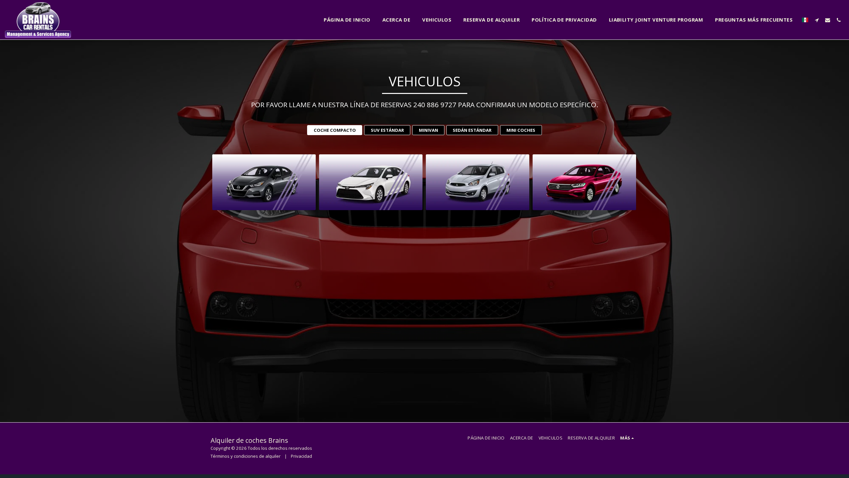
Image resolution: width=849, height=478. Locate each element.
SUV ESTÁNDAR (387, 130)
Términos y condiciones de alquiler (246, 456)
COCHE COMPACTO (335, 130)
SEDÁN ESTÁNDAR (472, 130)
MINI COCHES (520, 130)
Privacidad (301, 456)
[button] (817, 20)
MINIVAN (428, 130)
